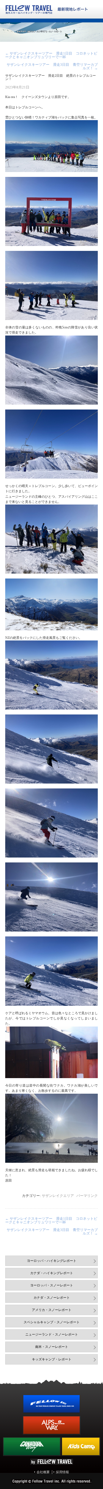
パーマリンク (87, 1196)
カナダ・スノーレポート (52, 1298)
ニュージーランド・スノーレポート (51, 1334)
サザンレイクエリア (58, 1196)
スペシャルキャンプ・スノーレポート (52, 1322)
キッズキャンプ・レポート (51, 1359)
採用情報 (62, 1472)
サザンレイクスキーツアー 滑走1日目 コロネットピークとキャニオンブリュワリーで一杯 (51, 55)
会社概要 (43, 1472)
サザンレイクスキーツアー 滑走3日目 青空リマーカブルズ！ (52, 66)
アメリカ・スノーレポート (51, 1310)
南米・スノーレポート (51, 1347)
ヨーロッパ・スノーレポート (51, 1285)
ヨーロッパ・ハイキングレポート (51, 1261)
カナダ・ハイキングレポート (51, 1273)
